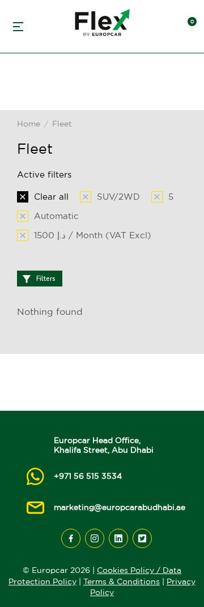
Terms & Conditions (121, 581)
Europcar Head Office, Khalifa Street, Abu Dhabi (104, 445)
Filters (46, 278)
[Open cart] (187, 26)
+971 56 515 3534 (88, 475)
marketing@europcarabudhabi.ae (119, 507)
